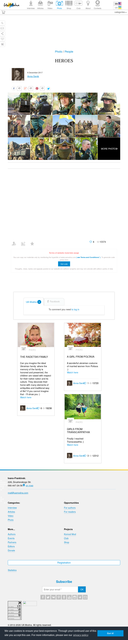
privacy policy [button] (80, 635)
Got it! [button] (110, 633)
